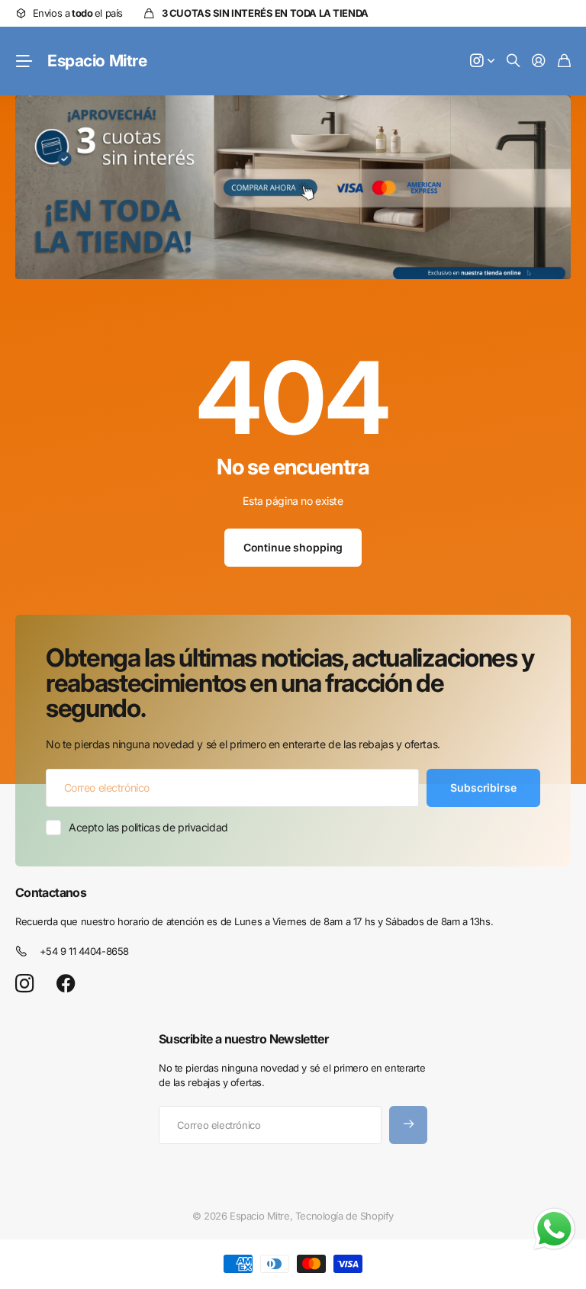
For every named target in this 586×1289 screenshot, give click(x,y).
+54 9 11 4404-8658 (84, 951)
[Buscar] (513, 61)
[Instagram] (24, 984)
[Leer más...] (482, 61)
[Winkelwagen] (564, 61)
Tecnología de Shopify (344, 1216)
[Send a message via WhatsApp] (554, 1229)
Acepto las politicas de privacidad (148, 827)
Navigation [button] (23, 61)
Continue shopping (293, 547)
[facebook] (66, 984)
